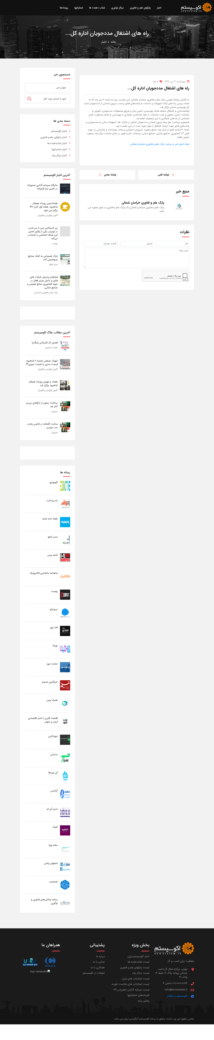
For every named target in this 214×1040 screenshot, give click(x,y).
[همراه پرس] (65, 703)
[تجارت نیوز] (65, 667)
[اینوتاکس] (65, 740)
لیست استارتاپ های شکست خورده (130, 984)
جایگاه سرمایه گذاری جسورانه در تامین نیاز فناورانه (42, 187)
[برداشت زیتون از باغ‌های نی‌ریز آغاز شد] (65, 406)
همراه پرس (52, 700)
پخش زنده (143, 1001)
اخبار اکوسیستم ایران (138, 956)
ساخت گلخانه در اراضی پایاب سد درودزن (42, 425)
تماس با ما (99, 962)
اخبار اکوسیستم (59, 131)
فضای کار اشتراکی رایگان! (45, 343)
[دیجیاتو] (65, 613)
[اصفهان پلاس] (65, 866)
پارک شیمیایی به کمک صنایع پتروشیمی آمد (43, 257)
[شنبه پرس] (65, 558)
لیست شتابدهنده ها (138, 962)
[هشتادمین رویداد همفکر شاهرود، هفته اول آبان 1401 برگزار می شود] (65, 207)
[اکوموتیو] (65, 486)
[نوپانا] (65, 649)
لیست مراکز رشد (140, 973)
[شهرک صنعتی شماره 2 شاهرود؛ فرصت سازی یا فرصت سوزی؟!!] (65, 364)
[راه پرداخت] (65, 504)
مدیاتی (54, 754)
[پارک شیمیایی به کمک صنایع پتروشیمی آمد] (65, 259)
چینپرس (54, 881)
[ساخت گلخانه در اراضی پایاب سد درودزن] (65, 427)
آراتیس (54, 791)
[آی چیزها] (65, 776)
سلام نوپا (53, 845)
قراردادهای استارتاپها (138, 995)
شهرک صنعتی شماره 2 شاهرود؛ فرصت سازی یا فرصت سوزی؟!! (42, 362)
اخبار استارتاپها (59, 149)
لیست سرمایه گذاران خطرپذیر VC (131, 990)
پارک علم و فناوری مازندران (46, 292)
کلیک (55, 827)
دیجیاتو (54, 609)
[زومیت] (65, 594)
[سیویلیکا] (50, 962)
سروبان (54, 411)
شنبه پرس (52, 555)
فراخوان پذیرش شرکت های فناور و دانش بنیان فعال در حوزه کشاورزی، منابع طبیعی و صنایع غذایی (42, 282)
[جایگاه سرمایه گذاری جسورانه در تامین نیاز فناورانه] (65, 188)
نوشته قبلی (163, 175)
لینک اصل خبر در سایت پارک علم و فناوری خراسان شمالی (159, 144)
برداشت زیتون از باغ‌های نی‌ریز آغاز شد (42, 404)
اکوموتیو (54, 482)
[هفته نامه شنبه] (65, 522)
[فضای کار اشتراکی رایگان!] (65, 346)
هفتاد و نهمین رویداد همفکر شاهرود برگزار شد (43, 383)
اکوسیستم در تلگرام (177, 996)
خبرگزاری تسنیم (50, 682)
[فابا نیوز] (65, 631)
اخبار (104, 42)
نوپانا (55, 646)
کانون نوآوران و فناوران (48, 215)
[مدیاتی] (65, 758)
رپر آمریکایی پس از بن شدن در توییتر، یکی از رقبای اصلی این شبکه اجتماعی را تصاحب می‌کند (43, 233)
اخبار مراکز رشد (59, 155)
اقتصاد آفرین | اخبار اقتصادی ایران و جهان (43, 720)
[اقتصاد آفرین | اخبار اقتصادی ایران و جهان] (65, 721)
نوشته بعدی (110, 175)
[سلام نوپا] (65, 848)
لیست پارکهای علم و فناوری (134, 967)
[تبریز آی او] (65, 812)
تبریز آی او (52, 809)
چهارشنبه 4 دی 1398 (175, 81)
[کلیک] (65, 830)
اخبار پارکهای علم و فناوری (53, 137)
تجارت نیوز (52, 664)
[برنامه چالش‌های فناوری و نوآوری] (65, 903)
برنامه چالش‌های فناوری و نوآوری (44, 901)
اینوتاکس (53, 736)
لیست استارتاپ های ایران (135, 979)
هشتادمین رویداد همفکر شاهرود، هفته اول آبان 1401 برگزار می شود (44, 206)
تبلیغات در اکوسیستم (94, 973)
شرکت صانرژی (51, 347)
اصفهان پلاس (51, 863)
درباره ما (100, 956)
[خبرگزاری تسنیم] (65, 685)
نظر (155, 81)
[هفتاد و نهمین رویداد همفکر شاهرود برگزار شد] (65, 385)
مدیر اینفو (53, 264)
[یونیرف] (30, 962)
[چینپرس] (65, 885)
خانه (113, 42)
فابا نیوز (54, 627)
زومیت (55, 243)
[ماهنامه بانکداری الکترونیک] (65, 576)
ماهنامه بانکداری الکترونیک (44, 573)
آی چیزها (53, 773)
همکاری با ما (98, 967)
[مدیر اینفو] (65, 540)
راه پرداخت (52, 500)
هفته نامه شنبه (50, 519)
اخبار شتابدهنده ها (57, 143)
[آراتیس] (65, 794)
